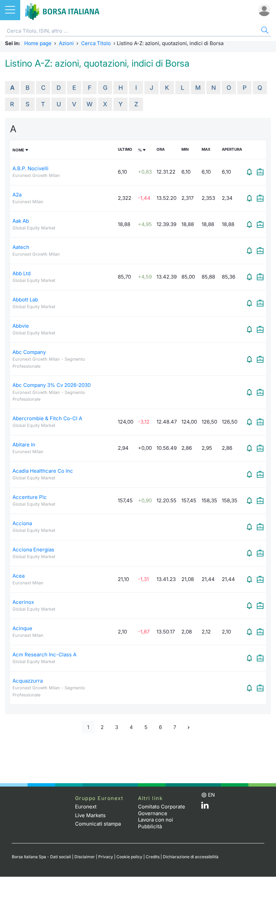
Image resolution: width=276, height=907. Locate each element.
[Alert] (249, 172)
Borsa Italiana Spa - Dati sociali (41, 856)
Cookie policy (129, 856)
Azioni (66, 43)
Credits (153, 856)
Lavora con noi (155, 820)
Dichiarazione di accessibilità (190, 856)
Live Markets (90, 815)
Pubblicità (150, 826)
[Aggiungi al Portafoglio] (260, 172)
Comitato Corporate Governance (161, 810)
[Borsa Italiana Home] (62, 10)
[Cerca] (264, 31)
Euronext (86, 806)
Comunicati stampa (98, 824)
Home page (37, 43)
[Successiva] (188, 727)
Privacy (105, 856)
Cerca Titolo (96, 43)
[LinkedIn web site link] (205, 807)
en (211, 795)
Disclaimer (84, 856)
